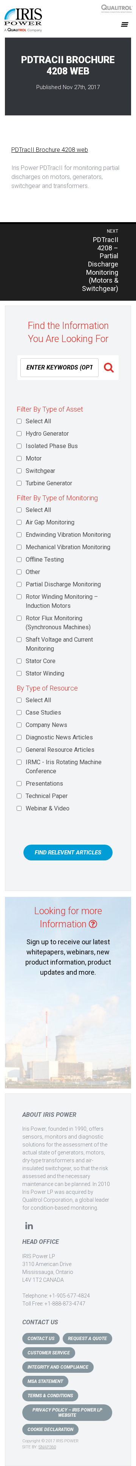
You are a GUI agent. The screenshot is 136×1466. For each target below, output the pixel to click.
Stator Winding (45, 673)
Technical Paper (47, 796)
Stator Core (41, 661)
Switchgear (40, 470)
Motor (34, 458)
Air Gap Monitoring (50, 522)
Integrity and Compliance (58, 1367)
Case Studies (43, 712)
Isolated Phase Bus (52, 446)
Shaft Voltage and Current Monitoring (59, 644)
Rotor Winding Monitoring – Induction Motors (62, 601)
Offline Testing (45, 559)
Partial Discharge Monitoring (63, 584)
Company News (46, 724)
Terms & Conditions (50, 1395)
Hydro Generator (47, 433)
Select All (38, 421)
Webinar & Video (48, 808)
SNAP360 (47, 1447)
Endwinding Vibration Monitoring (68, 534)
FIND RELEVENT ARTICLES (68, 852)
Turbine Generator (49, 483)
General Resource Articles (60, 749)
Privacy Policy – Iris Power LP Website (67, 1412)
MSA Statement (45, 1381)
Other (33, 571)
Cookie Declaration (50, 1429)
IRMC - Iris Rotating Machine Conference (64, 767)
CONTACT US (41, 1338)
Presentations (44, 783)
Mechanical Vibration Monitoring (68, 547)
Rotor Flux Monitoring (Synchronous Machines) (58, 623)
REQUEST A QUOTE (87, 1338)
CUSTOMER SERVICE (49, 1352)
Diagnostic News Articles (59, 737)
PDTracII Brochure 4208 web (49, 149)
